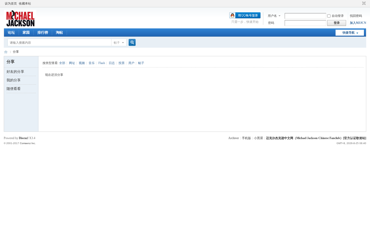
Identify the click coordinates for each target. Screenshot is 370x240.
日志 (112, 63)
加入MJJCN (358, 23)
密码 (271, 23)
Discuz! (23, 138)
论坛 (11, 32)
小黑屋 (258, 138)
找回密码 (356, 16)
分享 (16, 51)
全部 (62, 63)
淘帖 (59, 32)
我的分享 (14, 80)
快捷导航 (349, 32)
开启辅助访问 (359, 3)
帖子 (117, 42)
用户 (131, 63)
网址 (72, 63)
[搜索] (131, 42)
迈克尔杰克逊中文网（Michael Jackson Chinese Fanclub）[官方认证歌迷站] (316, 138)
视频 (82, 63)
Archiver (233, 138)
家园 (26, 32)
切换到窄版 (363, 3)
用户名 (272, 16)
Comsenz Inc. (28, 143)
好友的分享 (15, 72)
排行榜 (43, 32)
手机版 (246, 138)
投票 (122, 63)
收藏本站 (25, 3)
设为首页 (11, 3)
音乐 (92, 63)
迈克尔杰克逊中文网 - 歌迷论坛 (6, 51)
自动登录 (338, 16)
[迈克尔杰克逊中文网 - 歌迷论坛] (20, 25)
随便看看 (14, 89)
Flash (101, 63)
